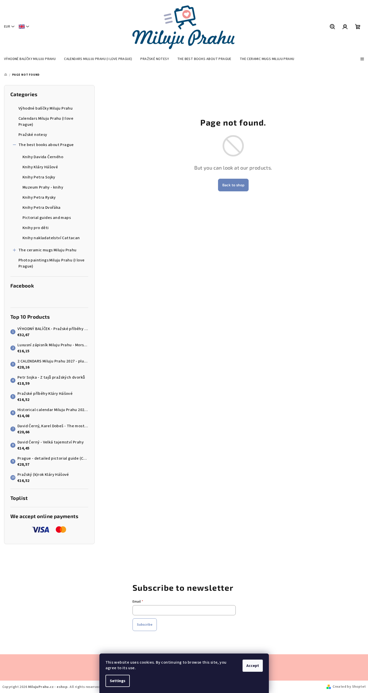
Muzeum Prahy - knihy (43, 187)
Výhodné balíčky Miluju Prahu (45, 108)
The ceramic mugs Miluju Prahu (47, 250)
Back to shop (233, 185)
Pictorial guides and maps (47, 217)
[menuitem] (30, 59)
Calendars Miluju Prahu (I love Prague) (45, 121)
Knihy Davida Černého (43, 157)
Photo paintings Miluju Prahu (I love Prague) (51, 263)
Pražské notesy (32, 134)
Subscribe (145, 624)
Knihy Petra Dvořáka (42, 207)
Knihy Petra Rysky (39, 197)
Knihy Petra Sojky (39, 177)
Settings (117, 681)
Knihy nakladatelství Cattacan (51, 238)
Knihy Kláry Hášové (40, 167)
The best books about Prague (46, 145)
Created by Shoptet (349, 686)
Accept (252, 665)
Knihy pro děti (36, 228)
